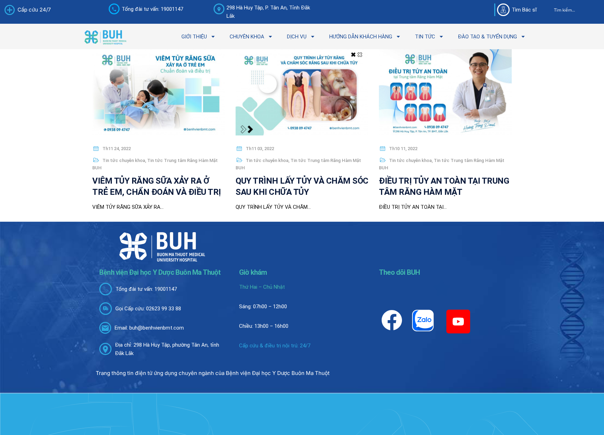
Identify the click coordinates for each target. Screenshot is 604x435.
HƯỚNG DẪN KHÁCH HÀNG (360, 37)
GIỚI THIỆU (194, 37)
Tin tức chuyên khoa (123, 160)
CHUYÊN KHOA (247, 37)
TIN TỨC (425, 37)
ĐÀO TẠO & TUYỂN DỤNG (487, 37)
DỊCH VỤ (297, 37)
